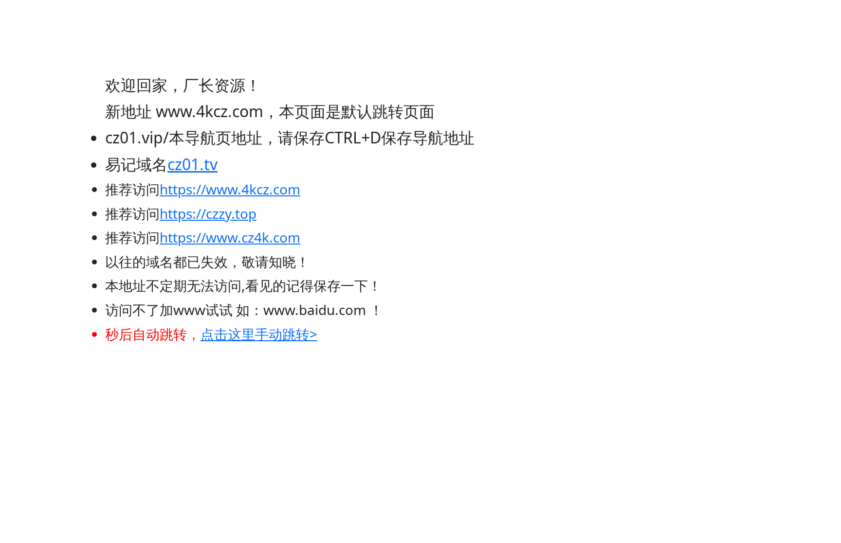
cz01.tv (192, 164)
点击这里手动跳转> (259, 334)
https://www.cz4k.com (230, 237)
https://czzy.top (208, 213)
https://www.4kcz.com (230, 189)
